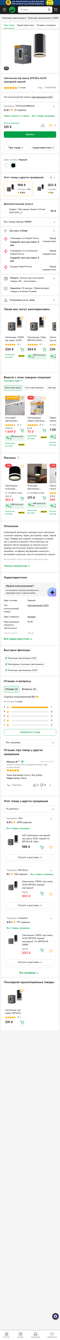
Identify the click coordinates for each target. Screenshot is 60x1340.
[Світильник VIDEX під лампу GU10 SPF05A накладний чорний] (15, 325)
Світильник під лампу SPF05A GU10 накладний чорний (13, 1012)
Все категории (12, 388)
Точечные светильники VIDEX (43, 18)
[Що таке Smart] (21, 356)
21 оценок (20, 110)
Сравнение (35, 1337)
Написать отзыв (30, 732)
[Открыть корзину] (55, 9)
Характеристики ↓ (43, 148)
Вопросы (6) (29, 689)
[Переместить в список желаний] (50, 125)
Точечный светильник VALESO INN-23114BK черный (35, 488)
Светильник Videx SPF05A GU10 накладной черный (36, 339)
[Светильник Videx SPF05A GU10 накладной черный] (37, 325)
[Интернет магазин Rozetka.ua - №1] (12, 9)
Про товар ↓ (16, 148)
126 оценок (21, 874)
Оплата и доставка (29, 857)
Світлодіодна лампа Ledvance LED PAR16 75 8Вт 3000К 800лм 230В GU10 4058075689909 (36, 420)
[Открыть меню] (4, 9)
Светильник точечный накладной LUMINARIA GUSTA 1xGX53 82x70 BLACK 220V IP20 (12, 488)
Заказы (20, 1337)
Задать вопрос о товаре (16, 116)
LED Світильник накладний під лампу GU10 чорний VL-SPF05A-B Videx (36, 839)
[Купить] (22, 349)
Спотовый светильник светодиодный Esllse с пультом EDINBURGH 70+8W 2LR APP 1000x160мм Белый (13, 420)
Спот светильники (34, 388)
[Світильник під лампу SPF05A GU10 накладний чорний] (15, 998)
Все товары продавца (43, 116)
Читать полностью (17, 566)
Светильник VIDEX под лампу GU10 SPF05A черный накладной (37, 885)
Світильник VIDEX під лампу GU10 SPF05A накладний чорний (14, 339)
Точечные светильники (14, 18)
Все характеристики (18, 639)
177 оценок (23, 922)
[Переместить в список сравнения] (43, 125)
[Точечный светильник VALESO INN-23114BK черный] (37, 473)
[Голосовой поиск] (49, 9)
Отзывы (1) (11, 689)
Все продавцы (27, 973)
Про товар (9, 25)
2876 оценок (24, 822)
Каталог (6, 1337)
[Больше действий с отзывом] (50, 785)
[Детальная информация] (18, 457)
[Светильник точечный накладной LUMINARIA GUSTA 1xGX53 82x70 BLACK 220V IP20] (15, 473)
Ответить (17, 785)
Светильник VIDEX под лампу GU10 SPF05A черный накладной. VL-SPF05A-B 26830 (37, 940)
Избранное (52, 1337)
